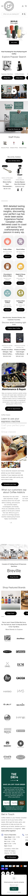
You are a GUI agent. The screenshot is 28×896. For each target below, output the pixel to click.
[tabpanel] (14, 474)
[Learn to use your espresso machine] (14, 448)
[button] (22, 14)
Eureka (20, 178)
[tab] (14, 420)
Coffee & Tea (7, 347)
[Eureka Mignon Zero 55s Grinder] (20, 170)
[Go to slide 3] (12, 46)
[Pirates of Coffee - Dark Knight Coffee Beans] (20, 338)
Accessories (7, 179)
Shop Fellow (14, 42)
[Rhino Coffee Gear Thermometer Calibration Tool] (7, 170)
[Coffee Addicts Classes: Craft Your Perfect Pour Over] (11, 465)
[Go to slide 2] (10, 46)
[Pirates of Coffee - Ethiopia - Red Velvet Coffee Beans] (7, 338)
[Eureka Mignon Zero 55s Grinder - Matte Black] (18, 189)
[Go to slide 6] (17, 46)
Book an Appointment (14, 408)
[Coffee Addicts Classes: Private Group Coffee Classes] (17, 465)
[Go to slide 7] (19, 46)
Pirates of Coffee (7, 345)
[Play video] (14, 91)
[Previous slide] (4, 32)
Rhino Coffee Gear (7, 178)
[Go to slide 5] (15, 46)
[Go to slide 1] (8, 46)
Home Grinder (20, 179)
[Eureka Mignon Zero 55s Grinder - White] (21, 189)
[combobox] (14, 14)
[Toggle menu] (2, 6)
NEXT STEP (22, 803)
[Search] (25, 14)
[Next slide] (23, 32)
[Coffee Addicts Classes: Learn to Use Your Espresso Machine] (4, 465)
